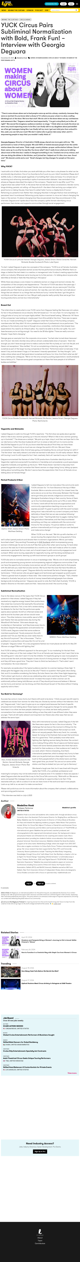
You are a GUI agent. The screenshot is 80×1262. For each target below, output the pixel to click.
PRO (51, 4)
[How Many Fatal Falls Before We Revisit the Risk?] (11, 972)
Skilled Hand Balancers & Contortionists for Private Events (27, 1067)
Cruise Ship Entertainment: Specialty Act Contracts (24, 1051)
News (4, 10)
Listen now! (57, 903)
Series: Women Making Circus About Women (48, 58)
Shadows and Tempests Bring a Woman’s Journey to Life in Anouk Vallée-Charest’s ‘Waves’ (49, 941)
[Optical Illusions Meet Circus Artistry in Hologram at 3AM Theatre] (11, 984)
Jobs (47, 10)
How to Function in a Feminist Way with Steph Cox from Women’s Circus (49, 952)
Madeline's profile (69, 807)
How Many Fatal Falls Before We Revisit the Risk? (40, 971)
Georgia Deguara (8, 142)
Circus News (25, 19)
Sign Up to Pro (40, 1151)
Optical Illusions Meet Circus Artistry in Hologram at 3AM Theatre (46, 983)
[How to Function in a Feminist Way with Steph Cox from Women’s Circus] (11, 953)
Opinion (29, 10)
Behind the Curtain (16, 10)
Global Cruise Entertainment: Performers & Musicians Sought (28, 1035)
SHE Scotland (44, 542)
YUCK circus (39, 142)
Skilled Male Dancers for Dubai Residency (20, 1042)
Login (63, 4)
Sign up (40, 883)
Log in (29, 883)
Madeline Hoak (22, 58)
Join (71, 4)
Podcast (39, 10)
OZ (50, 318)
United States (23, 810)
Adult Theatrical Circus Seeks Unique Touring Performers (27, 1058)
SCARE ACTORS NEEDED (13, 1026)
